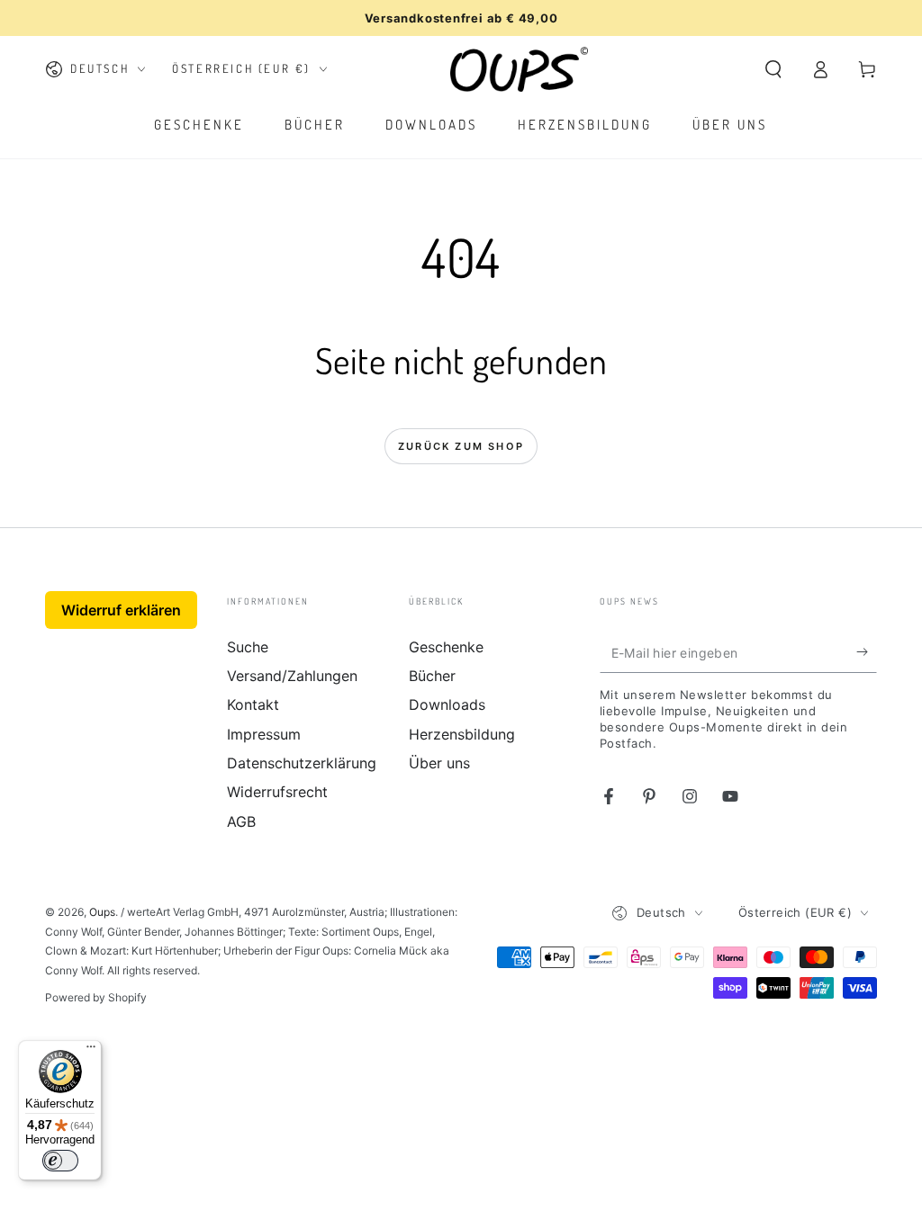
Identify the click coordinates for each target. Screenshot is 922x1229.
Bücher (432, 676)
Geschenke (446, 647)
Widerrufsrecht (277, 792)
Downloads (447, 704)
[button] (773, 69)
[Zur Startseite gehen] (519, 69)
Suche (247, 647)
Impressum (264, 734)
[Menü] (91, 1051)
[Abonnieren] (866, 652)
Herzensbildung (462, 734)
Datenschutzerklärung (301, 763)
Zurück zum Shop (461, 446)
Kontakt (253, 704)
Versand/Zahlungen (292, 676)
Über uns (439, 763)
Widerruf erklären (121, 610)
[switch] (60, 1160)
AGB (241, 821)
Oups (102, 912)
